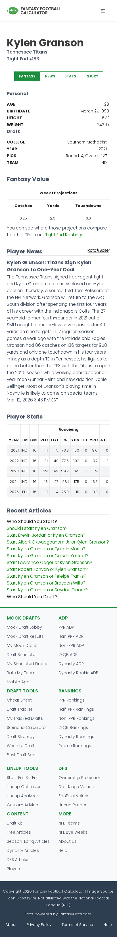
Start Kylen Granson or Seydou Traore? (47, 590)
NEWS (50, 76)
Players (14, 869)
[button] (102, 10)
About (10, 924)
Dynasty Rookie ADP (78, 673)
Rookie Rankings (74, 746)
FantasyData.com (75, 914)
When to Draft (20, 746)
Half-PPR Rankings (76, 709)
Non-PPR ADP (71, 645)
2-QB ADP (68, 654)
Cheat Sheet (19, 700)
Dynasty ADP (71, 664)
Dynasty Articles (23, 850)
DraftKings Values (76, 787)
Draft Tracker (19, 709)
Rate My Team (21, 673)
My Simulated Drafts (27, 664)
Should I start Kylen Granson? (37, 528)
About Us (67, 841)
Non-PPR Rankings (76, 718)
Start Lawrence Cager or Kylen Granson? (49, 562)
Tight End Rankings (64, 235)
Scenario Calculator (27, 727)
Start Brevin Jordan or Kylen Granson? (46, 535)
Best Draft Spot (22, 755)
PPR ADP (66, 627)
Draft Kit (14, 823)
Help (62, 850)
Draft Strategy (21, 736)
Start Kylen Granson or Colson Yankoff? (48, 556)
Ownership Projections (81, 777)
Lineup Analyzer (22, 796)
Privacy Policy (39, 924)
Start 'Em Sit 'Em (22, 777)
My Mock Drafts (22, 645)
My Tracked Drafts (25, 718)
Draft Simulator (22, 654)
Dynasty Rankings (76, 736)
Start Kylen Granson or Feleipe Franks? (46, 576)
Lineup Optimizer (24, 787)
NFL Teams (69, 823)
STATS (70, 76)
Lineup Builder (72, 805)
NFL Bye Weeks (72, 832)
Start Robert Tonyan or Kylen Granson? (47, 569)
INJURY (91, 76)
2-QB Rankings (73, 727)
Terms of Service (77, 924)
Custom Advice (22, 805)
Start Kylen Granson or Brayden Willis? (46, 583)
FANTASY (27, 76)
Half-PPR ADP (70, 636)
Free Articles (19, 832)
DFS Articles (18, 859)
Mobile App (18, 682)
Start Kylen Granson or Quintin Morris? (46, 549)
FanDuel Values (73, 796)
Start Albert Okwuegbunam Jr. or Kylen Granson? (58, 542)
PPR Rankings (71, 700)
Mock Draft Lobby (24, 627)
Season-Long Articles (28, 841)
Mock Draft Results (25, 636)
